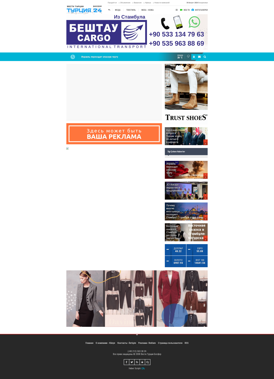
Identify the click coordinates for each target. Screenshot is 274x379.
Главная (89, 343)
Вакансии (138, 3)
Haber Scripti (135, 368)
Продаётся (112, 3)
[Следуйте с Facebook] (126, 362)
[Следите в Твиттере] (131, 362)
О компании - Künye (105, 343)
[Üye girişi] (194, 57)
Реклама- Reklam (147, 343)
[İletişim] (199, 57)
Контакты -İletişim (126, 343)
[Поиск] (204, 57)
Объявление (125, 3)
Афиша (148, 3)
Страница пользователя (170, 343)
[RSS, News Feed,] (137, 362)
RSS (187, 343)
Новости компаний (162, 3)
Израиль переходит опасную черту (99, 56)
